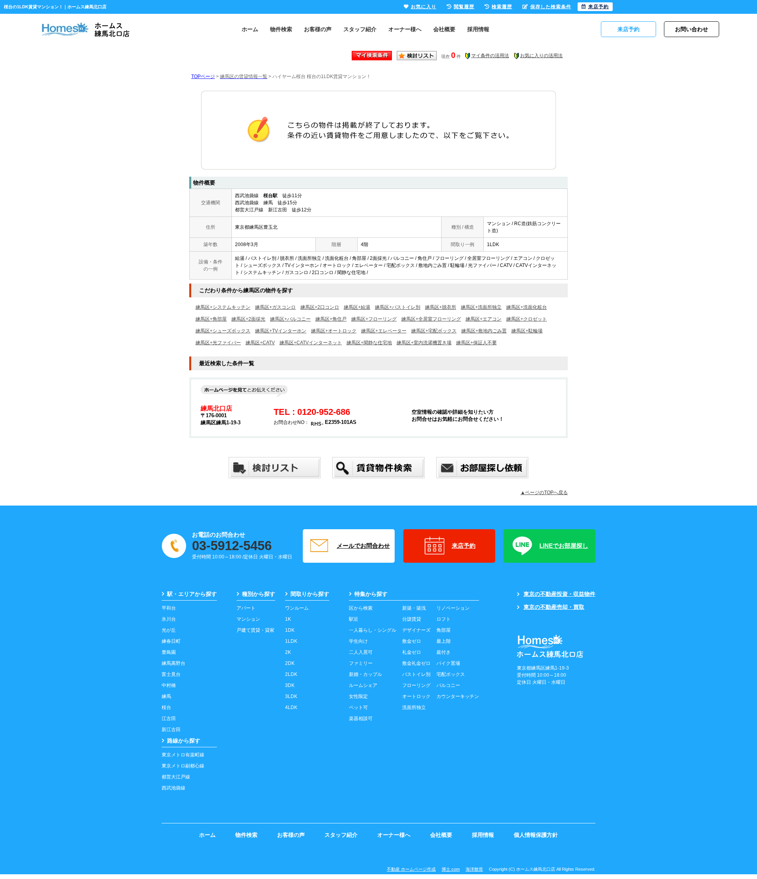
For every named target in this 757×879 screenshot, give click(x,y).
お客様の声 (318, 29)
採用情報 (478, 29)
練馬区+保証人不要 (476, 342)
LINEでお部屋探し (563, 545)
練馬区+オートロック (333, 331)
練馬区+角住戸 (331, 319)
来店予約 (463, 545)
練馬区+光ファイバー (218, 342)
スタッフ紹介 (360, 29)
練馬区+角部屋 (211, 319)
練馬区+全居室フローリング (431, 319)
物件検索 (281, 29)
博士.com (451, 869)
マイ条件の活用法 (490, 55)
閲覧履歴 (464, 6)
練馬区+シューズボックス (223, 331)
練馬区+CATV (260, 342)
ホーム (250, 29)
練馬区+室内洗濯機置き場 (424, 342)
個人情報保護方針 (536, 835)
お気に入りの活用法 (541, 55)
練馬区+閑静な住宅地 (369, 342)
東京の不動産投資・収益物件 (559, 594)
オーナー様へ (404, 29)
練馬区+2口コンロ (319, 307)
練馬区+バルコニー (290, 319)
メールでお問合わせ (363, 545)
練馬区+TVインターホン (280, 331)
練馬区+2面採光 (248, 319)
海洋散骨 (474, 869)
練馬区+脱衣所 (440, 307)
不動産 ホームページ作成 (411, 869)
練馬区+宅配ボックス (434, 331)
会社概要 (444, 29)
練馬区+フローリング (374, 319)
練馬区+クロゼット (526, 319)
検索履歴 (502, 6)
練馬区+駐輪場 (527, 331)
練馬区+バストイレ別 (397, 307)
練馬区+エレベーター (383, 331)
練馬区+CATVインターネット (311, 342)
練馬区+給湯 (357, 307)
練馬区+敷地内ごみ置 (484, 331)
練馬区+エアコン (484, 319)
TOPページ (203, 76)
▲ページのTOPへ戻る (544, 492)
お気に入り (423, 6)
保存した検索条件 (550, 6)
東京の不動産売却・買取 (554, 607)
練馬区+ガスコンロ (275, 307)
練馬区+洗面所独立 (481, 307)
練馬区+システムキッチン (223, 307)
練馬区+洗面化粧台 (526, 307)
